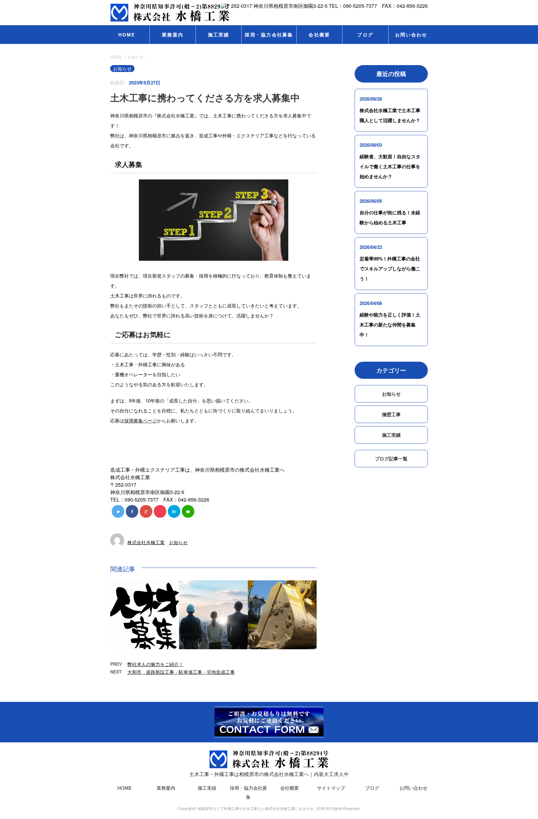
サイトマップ (331, 787)
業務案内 (172, 34)
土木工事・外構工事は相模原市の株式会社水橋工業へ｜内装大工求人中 (269, 774)
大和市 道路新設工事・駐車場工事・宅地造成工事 (181, 672)
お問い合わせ (411, 34)
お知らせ (178, 542)
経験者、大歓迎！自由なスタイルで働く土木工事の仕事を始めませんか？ (390, 166)
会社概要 (319, 34)
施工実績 (218, 34)
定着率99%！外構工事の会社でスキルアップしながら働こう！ (390, 268)
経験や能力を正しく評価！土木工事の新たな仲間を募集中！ (390, 324)
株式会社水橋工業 (146, 542)
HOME (126, 34)
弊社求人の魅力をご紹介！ (155, 664)
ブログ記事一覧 (391, 458)
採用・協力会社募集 (269, 34)
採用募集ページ (140, 420)
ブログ (365, 34)
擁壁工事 (391, 414)
